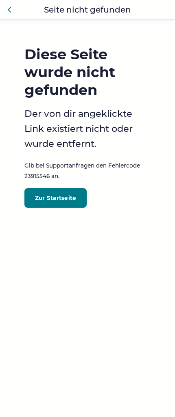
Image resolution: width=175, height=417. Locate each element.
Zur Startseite (56, 198)
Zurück (10, 10)
